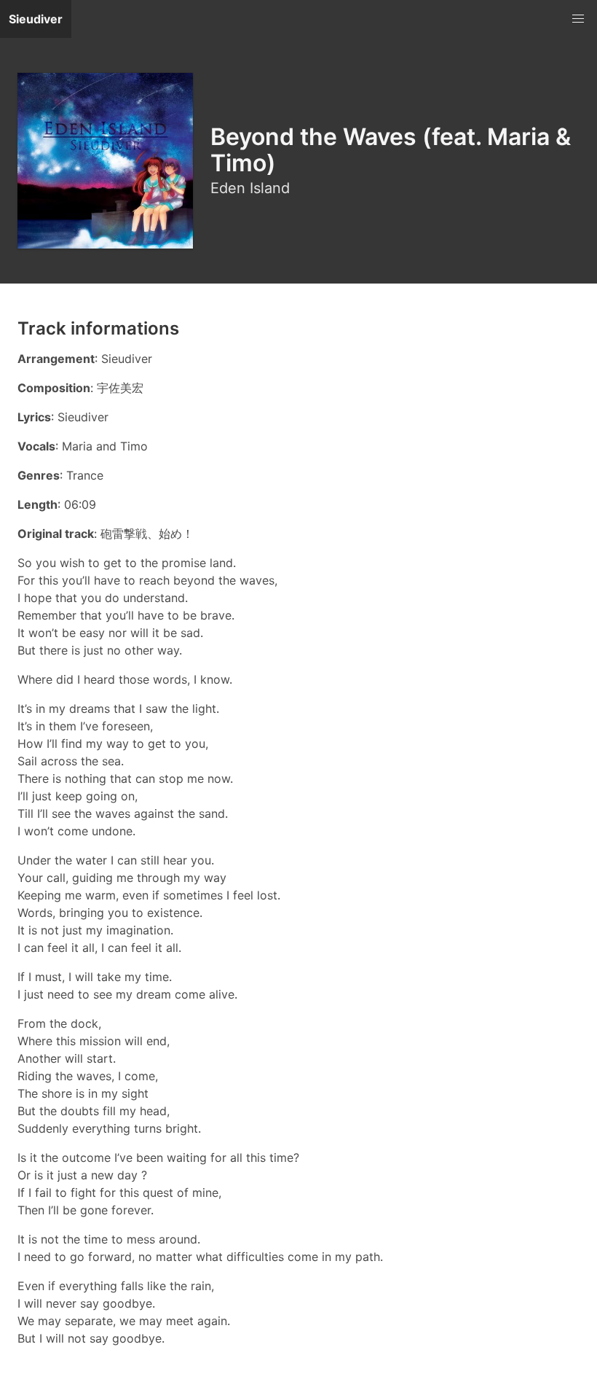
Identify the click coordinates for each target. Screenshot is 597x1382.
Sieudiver (36, 19)
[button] (578, 19)
